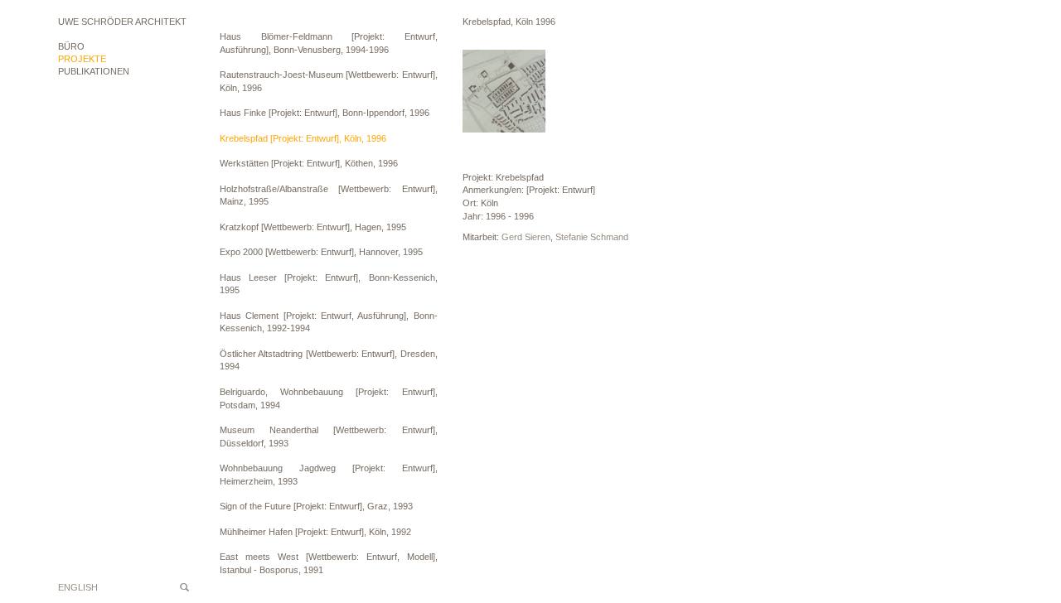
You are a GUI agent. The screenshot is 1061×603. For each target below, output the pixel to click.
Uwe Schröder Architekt (122, 22)
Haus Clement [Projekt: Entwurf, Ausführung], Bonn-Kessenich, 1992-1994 (329, 322)
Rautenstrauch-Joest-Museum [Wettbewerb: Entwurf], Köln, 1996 (329, 81)
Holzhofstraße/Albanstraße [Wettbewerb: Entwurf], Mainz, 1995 (329, 195)
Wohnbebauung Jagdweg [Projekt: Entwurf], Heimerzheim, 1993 (329, 474)
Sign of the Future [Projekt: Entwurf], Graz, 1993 (316, 506)
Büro (71, 46)
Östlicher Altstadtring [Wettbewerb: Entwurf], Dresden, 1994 (329, 360)
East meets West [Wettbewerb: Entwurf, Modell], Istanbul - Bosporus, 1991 (329, 563)
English (78, 587)
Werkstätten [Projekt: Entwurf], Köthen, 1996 (309, 163)
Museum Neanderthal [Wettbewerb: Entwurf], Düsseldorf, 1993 (329, 436)
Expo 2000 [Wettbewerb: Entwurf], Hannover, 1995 (321, 252)
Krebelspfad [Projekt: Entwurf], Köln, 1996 (303, 138)
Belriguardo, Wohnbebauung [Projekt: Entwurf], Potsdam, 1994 (329, 398)
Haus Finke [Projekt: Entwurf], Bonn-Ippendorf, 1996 (324, 113)
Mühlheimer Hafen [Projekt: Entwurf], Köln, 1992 (315, 532)
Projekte (82, 59)
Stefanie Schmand (591, 237)
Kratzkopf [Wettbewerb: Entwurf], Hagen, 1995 (313, 227)
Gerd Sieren (525, 237)
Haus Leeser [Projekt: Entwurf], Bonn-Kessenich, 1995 (329, 284)
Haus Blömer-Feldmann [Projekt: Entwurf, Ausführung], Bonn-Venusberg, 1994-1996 (329, 43)
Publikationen (93, 71)
